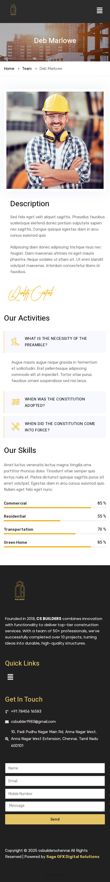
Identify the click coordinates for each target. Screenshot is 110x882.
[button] (100, 10)
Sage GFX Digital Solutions (73, 856)
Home (9, 68)
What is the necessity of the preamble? (56, 342)
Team (27, 68)
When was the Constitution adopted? (55, 402)
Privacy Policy (55, 875)
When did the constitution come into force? (60, 427)
